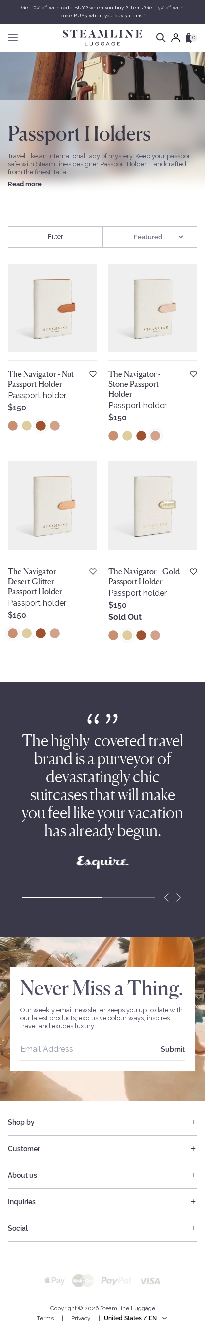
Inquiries (22, 1202)
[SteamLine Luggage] (102, 38)
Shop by (21, 1122)
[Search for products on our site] (161, 38)
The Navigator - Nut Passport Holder (41, 379)
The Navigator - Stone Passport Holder (134, 384)
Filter (55, 236)
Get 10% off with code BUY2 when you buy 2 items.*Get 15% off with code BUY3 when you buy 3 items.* (102, 11)
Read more (25, 184)
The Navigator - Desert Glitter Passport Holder (35, 581)
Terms (45, 1318)
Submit (173, 1049)
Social (18, 1228)
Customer (24, 1149)
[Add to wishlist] (93, 374)
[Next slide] (178, 898)
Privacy (81, 1318)
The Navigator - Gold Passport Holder (144, 576)
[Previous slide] (166, 898)
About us (22, 1175)
